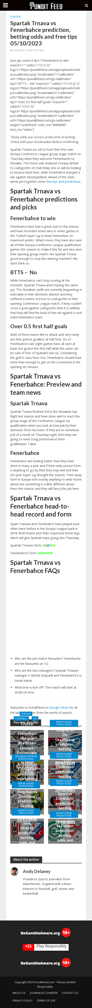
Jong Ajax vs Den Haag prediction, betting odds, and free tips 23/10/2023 (27, 805)
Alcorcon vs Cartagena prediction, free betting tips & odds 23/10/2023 (26, 776)
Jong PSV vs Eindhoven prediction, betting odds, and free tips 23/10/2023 (65, 776)
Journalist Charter (44, 993)
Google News (58, 707)
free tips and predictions (63, 182)
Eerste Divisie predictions (64, 723)
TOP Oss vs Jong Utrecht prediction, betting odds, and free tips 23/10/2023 (27, 835)
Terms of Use (46, 1000)
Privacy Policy (22, 1000)
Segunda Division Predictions (26, 757)
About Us (19, 993)
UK (35, 718)
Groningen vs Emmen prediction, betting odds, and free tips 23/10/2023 (65, 835)
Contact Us (70, 993)
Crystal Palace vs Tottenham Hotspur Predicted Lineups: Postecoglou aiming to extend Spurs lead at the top (27, 747)
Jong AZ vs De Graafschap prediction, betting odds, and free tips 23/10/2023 (65, 747)
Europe (15, 17)
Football (21, 718)
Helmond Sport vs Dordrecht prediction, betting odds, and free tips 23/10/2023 (65, 806)
